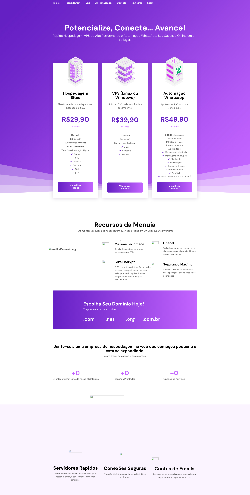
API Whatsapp (103, 2)
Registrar (137, 2)
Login (150, 2)
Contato (121, 2)
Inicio (56, 2)
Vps (88, 2)
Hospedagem (72, 2)
